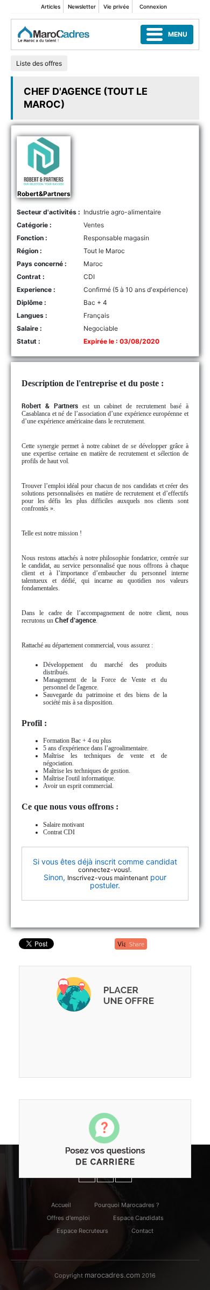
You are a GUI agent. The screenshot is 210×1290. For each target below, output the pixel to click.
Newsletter (82, 6)
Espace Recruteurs (82, 1231)
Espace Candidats (138, 1218)
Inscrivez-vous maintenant (107, 878)
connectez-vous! (104, 870)
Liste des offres (39, 63)
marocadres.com (112, 1275)
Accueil (61, 1205)
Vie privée (116, 6)
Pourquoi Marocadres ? (126, 1205)
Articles (50, 6)
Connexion (153, 6)
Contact (142, 1231)
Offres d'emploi (68, 1218)
